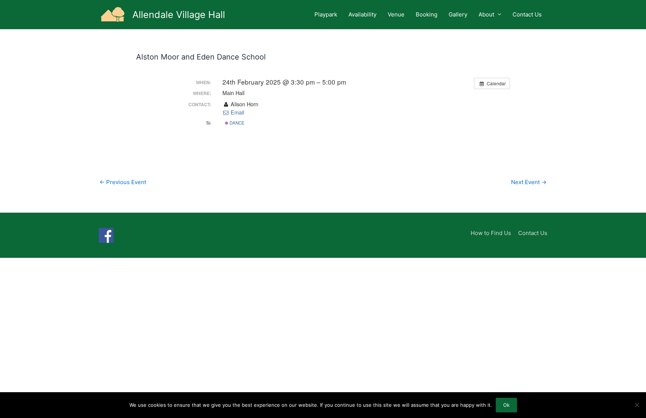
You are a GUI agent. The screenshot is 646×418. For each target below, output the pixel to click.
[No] (636, 405)
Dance (236, 123)
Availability (362, 14)
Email (236, 112)
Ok (506, 405)
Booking (426, 14)
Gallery (458, 14)
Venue (396, 14)
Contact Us (527, 14)
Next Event (529, 182)
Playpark (325, 14)
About (486, 14)
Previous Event (122, 182)
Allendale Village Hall (178, 14)
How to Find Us (491, 233)
